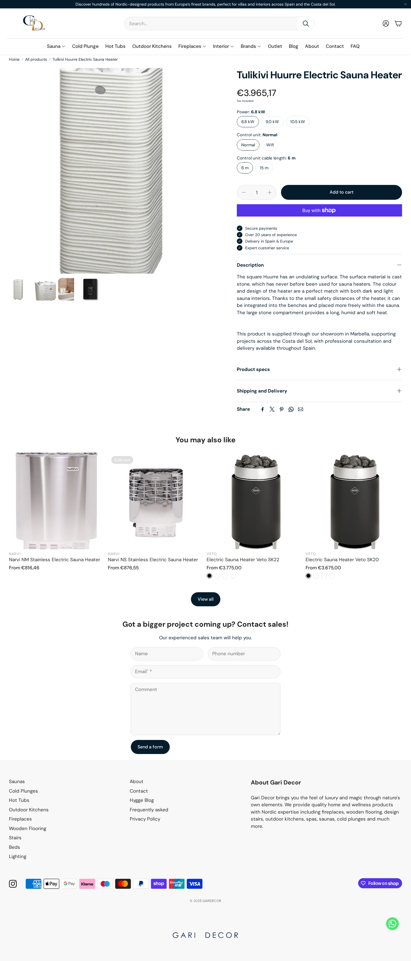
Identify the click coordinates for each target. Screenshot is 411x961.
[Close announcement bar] (405, 4)
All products (36, 59)
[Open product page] (57, 501)
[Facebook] (262, 409)
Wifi (270, 145)
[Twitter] (272, 409)
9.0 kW (272, 121)
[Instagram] (13, 884)
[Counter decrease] (244, 192)
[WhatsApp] (291, 409)
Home (14, 59)
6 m (245, 168)
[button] (219, 23)
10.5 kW (297, 121)
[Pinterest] (281, 409)
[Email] (300, 409)
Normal (248, 145)
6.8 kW (247, 121)
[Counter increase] (269, 192)
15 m (264, 168)
